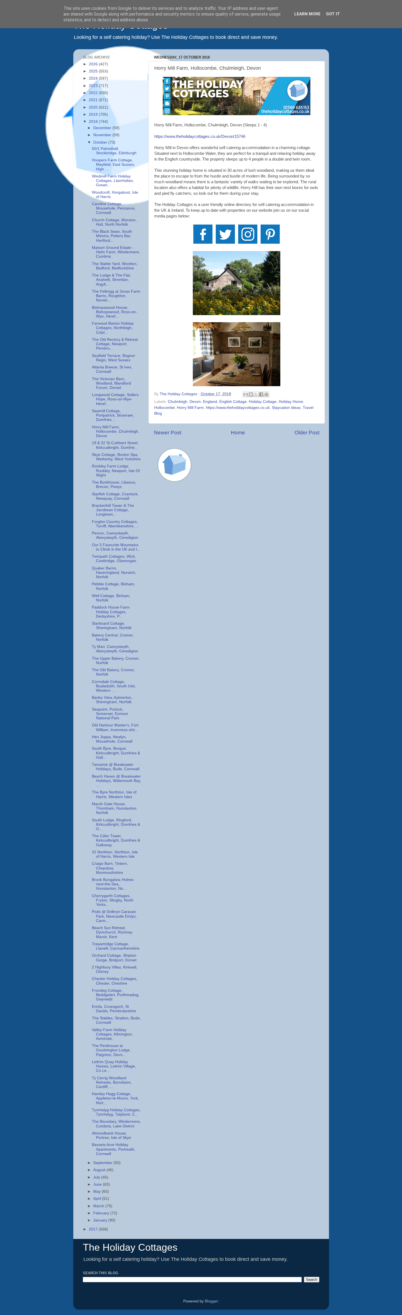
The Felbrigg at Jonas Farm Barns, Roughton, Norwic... (116, 295)
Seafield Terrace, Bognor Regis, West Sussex (113, 358)
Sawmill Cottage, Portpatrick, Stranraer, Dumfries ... (113, 415)
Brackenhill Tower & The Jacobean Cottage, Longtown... (113, 510)
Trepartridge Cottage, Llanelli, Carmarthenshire (115, 946)
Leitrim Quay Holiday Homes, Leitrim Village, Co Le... (114, 1066)
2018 (94, 122)
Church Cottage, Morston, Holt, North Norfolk (114, 222)
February (101, 1213)
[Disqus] (236, 563)
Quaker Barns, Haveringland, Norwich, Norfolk (114, 572)
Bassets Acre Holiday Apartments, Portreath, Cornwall (113, 1149)
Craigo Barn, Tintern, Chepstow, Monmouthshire (110, 868)
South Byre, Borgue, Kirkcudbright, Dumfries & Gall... (116, 752)
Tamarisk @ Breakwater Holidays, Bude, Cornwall (115, 767)
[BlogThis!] (251, 394)
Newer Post (167, 432)
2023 (94, 86)
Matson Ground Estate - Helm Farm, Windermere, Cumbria (116, 252)
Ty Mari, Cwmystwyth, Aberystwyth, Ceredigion (115, 649)
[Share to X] (256, 394)
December (102, 128)
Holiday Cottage (262, 402)
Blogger (211, 1301)
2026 (94, 64)
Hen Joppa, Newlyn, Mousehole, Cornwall (112, 739)
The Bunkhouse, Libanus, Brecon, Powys (114, 484)
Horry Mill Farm (190, 408)
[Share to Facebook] (261, 394)
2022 (94, 93)
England (210, 402)
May (97, 1191)
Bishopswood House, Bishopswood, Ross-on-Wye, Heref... (114, 312)
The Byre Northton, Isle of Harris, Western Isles (114, 794)
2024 (94, 78)
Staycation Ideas (286, 408)
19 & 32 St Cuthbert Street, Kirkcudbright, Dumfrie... (115, 445)
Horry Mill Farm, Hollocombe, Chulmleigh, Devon (115, 431)
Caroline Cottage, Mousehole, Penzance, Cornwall (114, 208)
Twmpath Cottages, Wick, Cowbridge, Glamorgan (114, 558)
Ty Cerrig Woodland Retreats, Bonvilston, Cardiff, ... (112, 1082)
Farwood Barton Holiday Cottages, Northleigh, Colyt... (113, 327)
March (99, 1206)
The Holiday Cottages (130, 1247)
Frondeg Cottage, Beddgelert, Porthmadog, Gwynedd (115, 994)
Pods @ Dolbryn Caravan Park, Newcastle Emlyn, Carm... (114, 916)
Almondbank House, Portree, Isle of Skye (111, 1135)
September (103, 1163)
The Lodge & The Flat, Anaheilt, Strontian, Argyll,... (111, 279)
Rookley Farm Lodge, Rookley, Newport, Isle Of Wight (116, 470)
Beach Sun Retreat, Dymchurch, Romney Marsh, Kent (112, 932)
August (99, 1170)
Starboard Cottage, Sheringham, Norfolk (112, 625)
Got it (333, 13)
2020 (94, 107)
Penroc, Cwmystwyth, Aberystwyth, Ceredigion (115, 535)
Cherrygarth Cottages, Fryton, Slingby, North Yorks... (112, 900)
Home (238, 432)
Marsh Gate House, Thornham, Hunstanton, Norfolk (114, 808)
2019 (94, 114)
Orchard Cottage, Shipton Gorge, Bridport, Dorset (114, 957)
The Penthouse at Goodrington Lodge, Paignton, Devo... (111, 1050)
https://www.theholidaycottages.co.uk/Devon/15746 (199, 136)
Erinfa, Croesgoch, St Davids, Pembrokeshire (114, 1009)
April (97, 1199)
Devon (195, 402)
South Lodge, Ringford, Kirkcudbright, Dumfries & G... (116, 824)
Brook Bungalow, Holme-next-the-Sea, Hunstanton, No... (113, 884)
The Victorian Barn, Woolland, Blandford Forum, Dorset (111, 383)
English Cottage (233, 402)
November (102, 135)
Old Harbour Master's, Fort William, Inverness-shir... (115, 727)
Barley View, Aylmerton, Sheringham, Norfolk (112, 700)
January (100, 1220)
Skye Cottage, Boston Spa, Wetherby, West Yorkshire (116, 457)
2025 (94, 71)
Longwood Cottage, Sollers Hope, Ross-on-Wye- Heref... (115, 399)
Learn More (307, 13)
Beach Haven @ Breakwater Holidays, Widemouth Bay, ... (116, 780)
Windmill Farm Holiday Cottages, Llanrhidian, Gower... (113, 180)
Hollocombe (164, 408)
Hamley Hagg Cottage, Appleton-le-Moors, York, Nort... (115, 1098)
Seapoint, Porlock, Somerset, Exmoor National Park (110, 713)
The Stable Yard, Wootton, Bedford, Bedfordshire (115, 266)
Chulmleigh (177, 402)
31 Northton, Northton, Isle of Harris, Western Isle (115, 854)
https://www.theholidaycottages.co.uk (238, 408)
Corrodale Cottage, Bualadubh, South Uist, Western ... (114, 686)
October (100, 142)
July (97, 1177)
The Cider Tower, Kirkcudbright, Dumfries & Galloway (116, 840)
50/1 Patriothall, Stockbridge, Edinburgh (114, 151)
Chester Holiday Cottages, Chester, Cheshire (114, 981)
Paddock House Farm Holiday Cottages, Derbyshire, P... (111, 611)
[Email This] (245, 394)
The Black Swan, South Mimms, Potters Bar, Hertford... (112, 235)
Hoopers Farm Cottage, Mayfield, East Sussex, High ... (113, 164)
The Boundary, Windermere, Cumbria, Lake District (116, 1123)
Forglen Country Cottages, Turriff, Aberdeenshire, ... (115, 524)
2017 (94, 1229)
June (98, 1184)
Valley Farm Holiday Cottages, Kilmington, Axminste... (112, 1034)
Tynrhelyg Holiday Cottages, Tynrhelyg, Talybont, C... (116, 1112)
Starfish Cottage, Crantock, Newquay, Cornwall (115, 496)
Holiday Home (291, 402)
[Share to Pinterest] (266, 394)
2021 (94, 100)
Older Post (307, 432)
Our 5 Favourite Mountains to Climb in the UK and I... (116, 547)
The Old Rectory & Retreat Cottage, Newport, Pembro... (115, 344)
